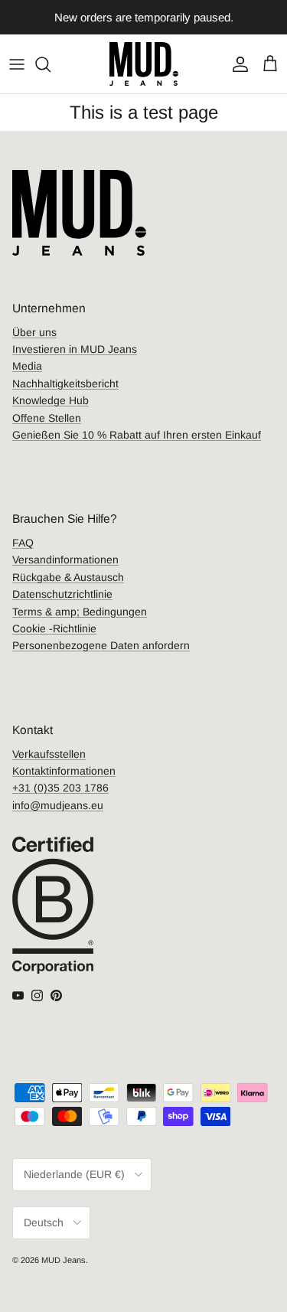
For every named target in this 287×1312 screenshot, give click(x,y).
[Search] (50, 64)
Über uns (34, 332)
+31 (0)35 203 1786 (60, 788)
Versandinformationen (65, 559)
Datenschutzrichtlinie (62, 594)
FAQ (23, 543)
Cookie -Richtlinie (54, 628)
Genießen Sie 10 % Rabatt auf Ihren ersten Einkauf (136, 435)
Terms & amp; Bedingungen (79, 611)
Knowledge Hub (50, 400)
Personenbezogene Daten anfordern (101, 645)
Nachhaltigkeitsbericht (65, 383)
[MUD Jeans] (143, 64)
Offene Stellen (46, 418)
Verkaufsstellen (49, 754)
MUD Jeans (63, 1260)
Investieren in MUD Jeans (74, 349)
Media (27, 366)
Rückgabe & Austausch (68, 577)
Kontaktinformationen (64, 771)
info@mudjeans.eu (57, 805)
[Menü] (17, 64)
